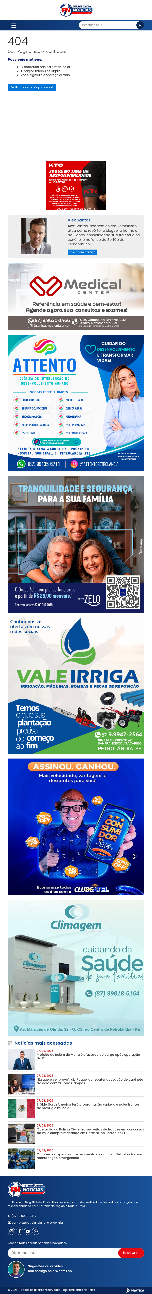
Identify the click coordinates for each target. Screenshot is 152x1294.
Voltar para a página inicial (32, 87)
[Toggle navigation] (14, 25)
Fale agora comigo (82, 252)
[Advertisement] (76, 128)
